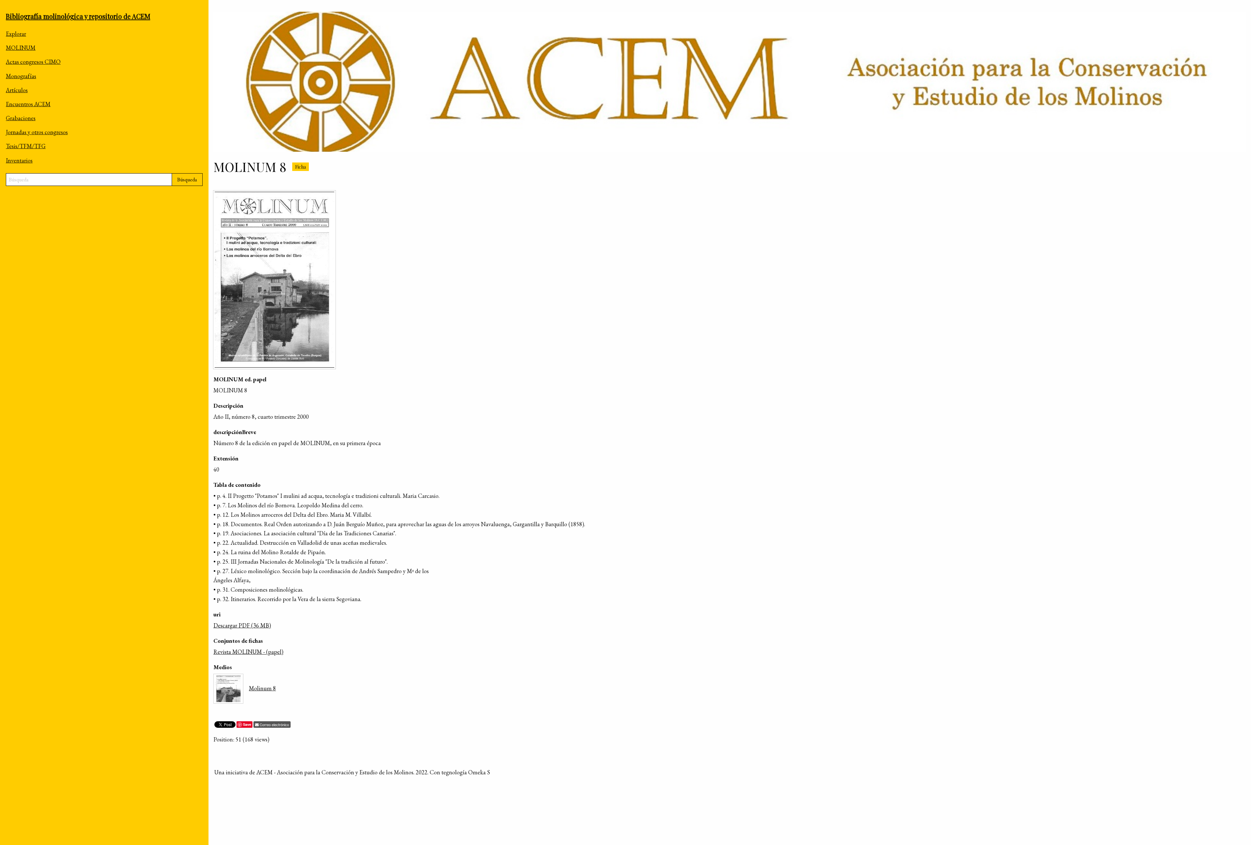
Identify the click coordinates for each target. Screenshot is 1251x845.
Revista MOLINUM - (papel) (248, 651)
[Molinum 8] (274, 279)
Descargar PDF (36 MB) (242, 625)
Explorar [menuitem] (16, 33)
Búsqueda (187, 179)
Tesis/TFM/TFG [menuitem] (26, 146)
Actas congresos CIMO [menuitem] (33, 61)
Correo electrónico (274, 724)
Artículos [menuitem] (17, 90)
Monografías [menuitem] (21, 76)
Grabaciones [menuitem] (21, 118)
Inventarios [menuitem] (19, 160)
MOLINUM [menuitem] (21, 47)
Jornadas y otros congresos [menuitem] (37, 132)
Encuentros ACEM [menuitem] (28, 104)
